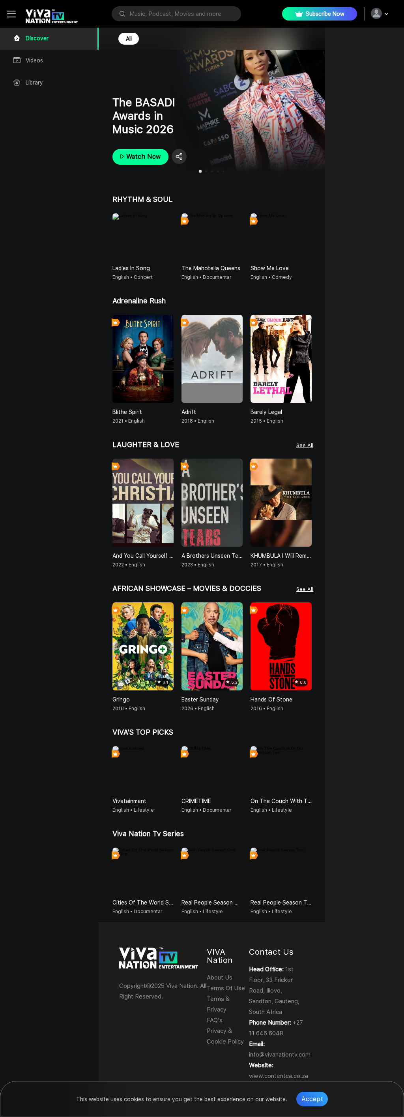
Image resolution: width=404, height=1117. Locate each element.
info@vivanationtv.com (279, 1054)
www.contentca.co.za (278, 1075)
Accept (312, 1099)
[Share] (179, 156)
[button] (309, 236)
